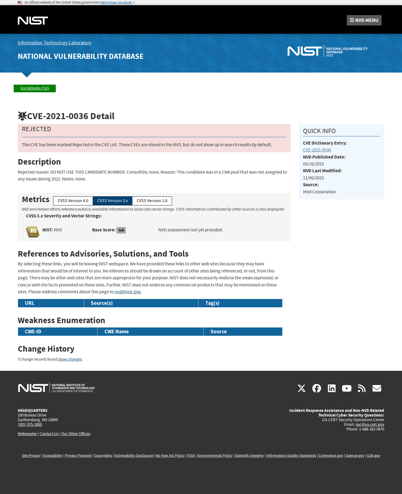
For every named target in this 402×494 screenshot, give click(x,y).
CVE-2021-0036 (317, 150)
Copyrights (103, 455)
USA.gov (373, 455)
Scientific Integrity (249, 455)
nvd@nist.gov (128, 292)
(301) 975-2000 (30, 424)
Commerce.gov (331, 455)
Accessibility (53, 455)
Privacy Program (78, 455)
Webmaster (27, 433)
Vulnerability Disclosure (134, 455)
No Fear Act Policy (170, 455)
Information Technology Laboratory (54, 43)
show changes (70, 359)
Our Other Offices (75, 434)
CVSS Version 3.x (112, 200)
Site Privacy (31, 455)
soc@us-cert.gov (370, 424)
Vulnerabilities (35, 88)
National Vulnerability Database (81, 56)
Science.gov (355, 455)
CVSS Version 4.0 (73, 200)
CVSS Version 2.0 (152, 200)
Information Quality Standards (291, 455)
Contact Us (49, 433)
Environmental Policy (214, 455)
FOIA (191, 455)
